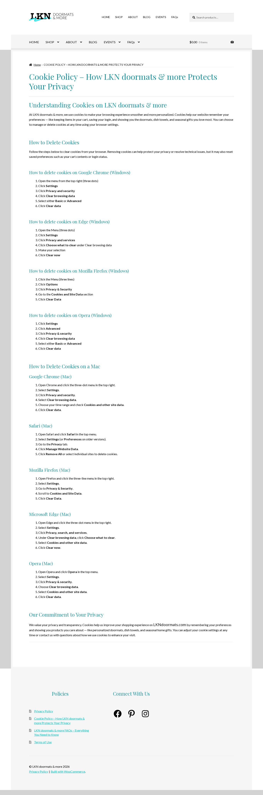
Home (37, 64)
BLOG (146, 17)
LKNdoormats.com (169, 624)
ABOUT (133, 17)
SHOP (119, 17)
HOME (106, 17)
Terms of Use (43, 742)
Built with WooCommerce (68, 771)
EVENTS (161, 17)
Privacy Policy (43, 711)
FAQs (174, 17)
